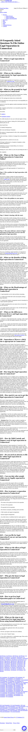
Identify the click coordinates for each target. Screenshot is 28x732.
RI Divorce (7, 667)
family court (6, 179)
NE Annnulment (17, 687)
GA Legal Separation (20, 709)
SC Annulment (4, 692)
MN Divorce (7, 662)
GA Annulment (24, 680)
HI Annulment (4, 681)
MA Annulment (11, 683)
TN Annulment (19, 692)
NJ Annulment (9, 688)
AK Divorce (3, 655)
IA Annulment (11, 681)
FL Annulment (17, 680)
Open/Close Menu (4, 8)
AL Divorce (9, 655)
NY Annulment (9, 690)
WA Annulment (9, 695)
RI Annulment (24, 691)
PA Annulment (17, 691)
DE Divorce (20, 657)
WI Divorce (13, 670)
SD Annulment (11, 692)
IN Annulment (9, 682)
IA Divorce (19, 658)
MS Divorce (20, 662)
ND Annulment (9, 687)
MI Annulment (9, 685)
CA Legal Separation (20, 706)
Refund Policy (9, 723)
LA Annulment (4, 683)
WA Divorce (7, 670)
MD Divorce (14, 661)
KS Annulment (16, 682)
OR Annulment (9, 691)
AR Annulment (18, 677)
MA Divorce (7, 661)
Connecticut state (10, 81)
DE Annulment (9, 680)
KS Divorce (15, 659)
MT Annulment (17, 686)
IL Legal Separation (12, 710)
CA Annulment (9, 678)
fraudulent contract (6, 116)
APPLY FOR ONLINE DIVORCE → (9, 1)
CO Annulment (17, 678)
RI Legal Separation (5, 711)
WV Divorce (20, 670)
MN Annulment (17, 685)
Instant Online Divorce (9, 717)
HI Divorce (13, 658)
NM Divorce (13, 664)
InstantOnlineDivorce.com (11, 253)
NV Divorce (20, 664)
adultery (3, 114)
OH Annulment (17, 690)
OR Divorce (20, 666)
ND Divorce (14, 663)
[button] (24, 728)
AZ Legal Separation (10, 706)
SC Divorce (13, 667)
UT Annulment (9, 694)
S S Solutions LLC (20, 717)
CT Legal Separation (13, 707)
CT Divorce (13, 657)
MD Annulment (19, 683)
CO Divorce (7, 657)
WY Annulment (9, 696)
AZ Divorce (21, 655)
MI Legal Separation (23, 710)
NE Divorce (20, 663)
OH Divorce (7, 666)
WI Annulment (17, 695)
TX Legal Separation (15, 711)
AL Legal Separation (15, 705)
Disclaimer (2, 723)
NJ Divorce (7, 664)
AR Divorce (15, 655)
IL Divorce (3, 659)
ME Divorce (20, 661)
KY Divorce (21, 659)
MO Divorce (14, 662)
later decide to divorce (19, 335)
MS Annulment (9, 686)
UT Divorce (13, 668)
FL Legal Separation (10, 709)
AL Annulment (11, 677)
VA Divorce (20, 668)
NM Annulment (16, 688)
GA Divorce (7, 658)
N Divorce (9, 659)
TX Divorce (7, 668)
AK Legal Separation (5, 705)
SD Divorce (19, 667)
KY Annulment (24, 682)
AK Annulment (3, 677)
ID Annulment (18, 681)
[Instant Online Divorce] (11, 8)
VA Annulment (17, 694)
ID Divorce (25, 658)
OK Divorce (14, 666)
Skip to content (3, 12)
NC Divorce (7, 663)
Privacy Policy (16, 723)
